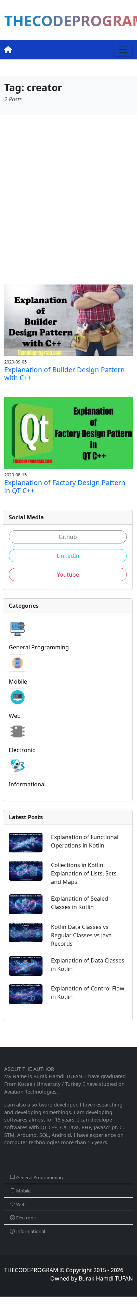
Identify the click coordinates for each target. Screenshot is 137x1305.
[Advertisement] (68, 199)
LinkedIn (68, 556)
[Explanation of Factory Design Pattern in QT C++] (68, 432)
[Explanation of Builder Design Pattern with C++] (68, 319)
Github (68, 537)
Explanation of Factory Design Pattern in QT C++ (64, 486)
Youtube (68, 574)
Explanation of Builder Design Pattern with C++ (64, 373)
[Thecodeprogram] (8, 50)
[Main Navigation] (123, 50)
